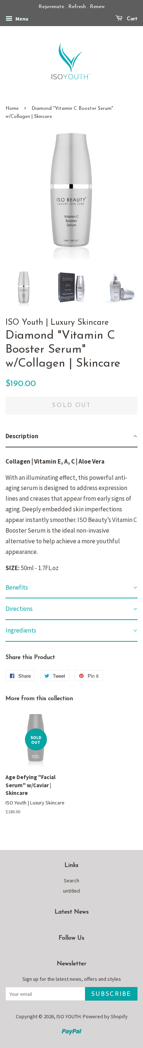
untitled (71, 890)
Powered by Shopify (105, 1016)
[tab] (72, 436)
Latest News (72, 912)
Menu (21, 18)
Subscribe (111, 994)
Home (12, 108)
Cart (131, 19)
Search (71, 880)
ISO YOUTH (68, 1016)
